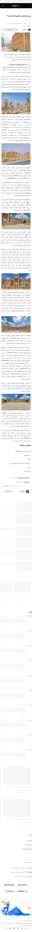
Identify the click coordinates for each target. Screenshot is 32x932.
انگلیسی (16, 119)
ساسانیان (20, 243)
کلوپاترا (4, 176)
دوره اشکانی (10, 268)
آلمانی (19, 125)
